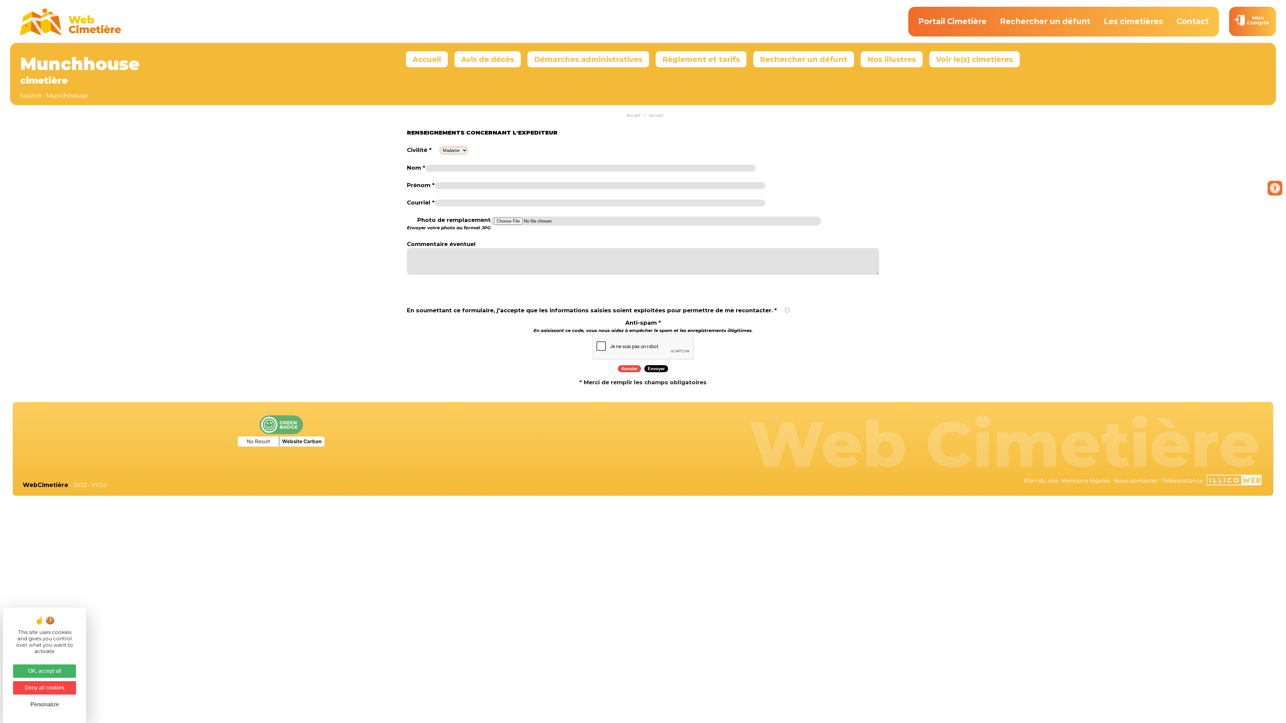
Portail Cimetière (952, 21)
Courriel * (421, 202)
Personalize (44, 704)
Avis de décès (487, 59)
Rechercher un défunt (1045, 21)
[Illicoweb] (1234, 481)
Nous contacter (1136, 480)
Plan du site (1041, 480)
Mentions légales (1085, 480)
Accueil (427, 59)
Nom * (416, 167)
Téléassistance (1182, 480)
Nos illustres (891, 59)
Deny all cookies (44, 688)
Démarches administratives (588, 59)
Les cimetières (1133, 21)
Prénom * (421, 185)
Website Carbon (302, 441)
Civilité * (419, 150)
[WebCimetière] (70, 33)
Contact (1192, 21)
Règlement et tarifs (701, 59)
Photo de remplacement (449, 223)
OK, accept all (44, 671)
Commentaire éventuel (441, 244)
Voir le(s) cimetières (974, 59)
